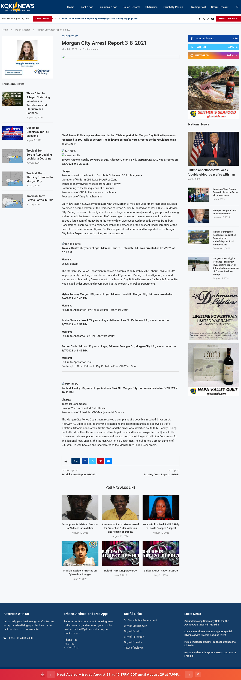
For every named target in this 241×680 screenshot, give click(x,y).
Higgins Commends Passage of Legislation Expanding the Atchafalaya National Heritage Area (224, 238)
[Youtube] (212, 18)
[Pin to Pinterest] (100, 461)
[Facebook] (200, 18)
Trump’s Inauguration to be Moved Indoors (225, 212)
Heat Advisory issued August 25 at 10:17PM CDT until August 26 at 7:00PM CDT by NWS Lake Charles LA (120, 674)
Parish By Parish (173, 7)
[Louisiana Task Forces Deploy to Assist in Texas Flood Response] (198, 195)
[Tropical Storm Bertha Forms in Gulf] (12, 201)
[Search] (237, 7)
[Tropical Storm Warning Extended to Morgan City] (12, 178)
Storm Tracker (219, 7)
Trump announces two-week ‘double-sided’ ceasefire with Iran (211, 172)
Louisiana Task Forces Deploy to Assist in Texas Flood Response (225, 192)
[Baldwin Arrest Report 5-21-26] (161, 553)
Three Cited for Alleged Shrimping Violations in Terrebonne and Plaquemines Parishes (38, 103)
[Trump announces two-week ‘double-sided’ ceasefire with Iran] (213, 149)
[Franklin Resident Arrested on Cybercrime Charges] (80, 553)
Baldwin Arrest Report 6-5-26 (120, 570)
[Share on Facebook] (85, 461)
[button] (56, 19)
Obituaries (151, 7)
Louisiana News (108, 7)
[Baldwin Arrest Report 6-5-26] (120, 553)
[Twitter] (203, 18)
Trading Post (198, 7)
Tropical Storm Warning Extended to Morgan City (39, 177)
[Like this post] (77, 461)
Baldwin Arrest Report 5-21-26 (161, 570)
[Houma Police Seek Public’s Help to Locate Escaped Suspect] (161, 507)
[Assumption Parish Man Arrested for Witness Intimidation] (80, 507)
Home (70, 7)
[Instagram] (208, 18)
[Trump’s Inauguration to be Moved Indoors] (198, 216)
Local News (86, 7)
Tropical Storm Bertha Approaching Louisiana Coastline (39, 154)
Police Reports (131, 7)
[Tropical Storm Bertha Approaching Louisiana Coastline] (12, 156)
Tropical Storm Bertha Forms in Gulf (39, 198)
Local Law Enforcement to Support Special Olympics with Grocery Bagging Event (100, 18)
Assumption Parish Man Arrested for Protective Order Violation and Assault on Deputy (120, 528)
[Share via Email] (108, 461)
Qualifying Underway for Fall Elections (37, 131)
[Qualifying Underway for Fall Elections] (12, 133)
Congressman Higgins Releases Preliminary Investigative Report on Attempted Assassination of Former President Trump (226, 266)
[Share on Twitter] (92, 461)
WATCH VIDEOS (229, 18)
